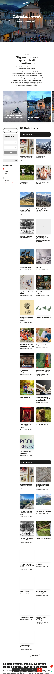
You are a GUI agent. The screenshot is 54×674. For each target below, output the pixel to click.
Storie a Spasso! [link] (24, 591)
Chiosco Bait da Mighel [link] (43, 317)
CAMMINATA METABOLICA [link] (24, 182)
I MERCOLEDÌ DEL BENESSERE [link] (25, 452)
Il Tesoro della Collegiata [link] (24, 371)
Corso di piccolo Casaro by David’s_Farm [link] (41, 619)
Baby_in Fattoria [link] (41, 345)
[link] (14, 670)
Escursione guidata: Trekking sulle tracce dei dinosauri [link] (42, 486)
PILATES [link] (39, 564)
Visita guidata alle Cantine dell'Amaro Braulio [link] (26, 426)
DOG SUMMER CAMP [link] (42, 424)
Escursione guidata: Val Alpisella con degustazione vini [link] (26, 210)
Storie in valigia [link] (25, 397)
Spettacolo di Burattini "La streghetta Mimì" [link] (43, 371)
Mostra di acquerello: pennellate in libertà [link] (26, 157)
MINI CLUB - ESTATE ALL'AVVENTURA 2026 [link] (27, 345)
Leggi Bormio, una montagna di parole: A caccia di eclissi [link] (43, 399)
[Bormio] (27, 4)
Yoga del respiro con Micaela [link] (42, 182)
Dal (4, 139)
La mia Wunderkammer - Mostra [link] (43, 292)
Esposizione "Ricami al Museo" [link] (27, 292)
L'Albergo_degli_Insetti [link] (27, 617)
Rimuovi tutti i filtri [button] (9, 183)
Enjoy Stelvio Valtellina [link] (43, 511)
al (4, 145)
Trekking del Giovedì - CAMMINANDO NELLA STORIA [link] (27, 566)
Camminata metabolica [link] (43, 538)
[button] (51, 666)
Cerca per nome (6, 158)
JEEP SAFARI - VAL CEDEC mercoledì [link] (26, 266)
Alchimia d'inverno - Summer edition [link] (26, 236)
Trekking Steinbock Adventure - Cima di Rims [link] (26, 513)
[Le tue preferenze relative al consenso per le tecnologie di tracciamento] (51, 671)
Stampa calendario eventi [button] (10, 130)
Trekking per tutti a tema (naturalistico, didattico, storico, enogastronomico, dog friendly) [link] (43, 238)
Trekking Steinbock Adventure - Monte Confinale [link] (42, 210)
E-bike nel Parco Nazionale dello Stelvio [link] (27, 646)
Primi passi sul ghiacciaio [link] (40, 157)
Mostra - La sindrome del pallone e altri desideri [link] (26, 319)
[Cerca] (16, 160)
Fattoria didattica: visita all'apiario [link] (41, 592)
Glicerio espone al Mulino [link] (41, 266)
